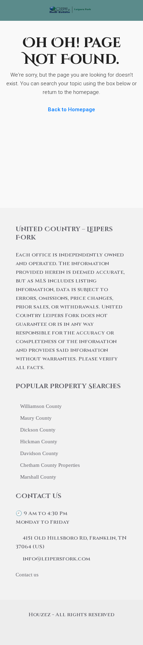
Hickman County (38, 441)
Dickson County (38, 430)
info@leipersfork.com (56, 559)
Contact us (27, 574)
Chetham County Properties (50, 465)
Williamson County (41, 406)
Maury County (36, 418)
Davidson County (39, 453)
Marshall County (38, 477)
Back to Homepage (71, 109)
